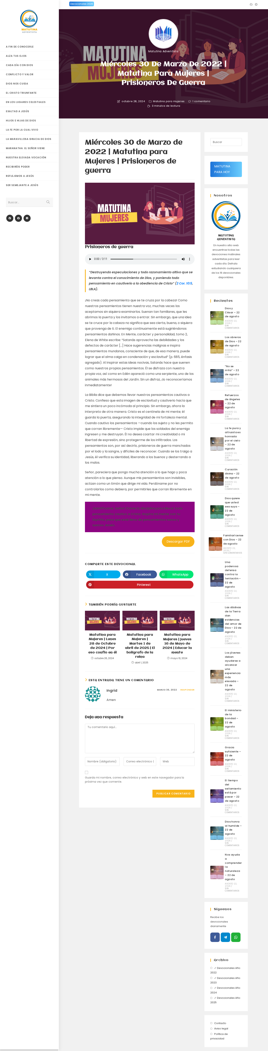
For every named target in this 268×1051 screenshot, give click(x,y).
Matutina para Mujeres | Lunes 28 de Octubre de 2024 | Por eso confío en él (102, 643)
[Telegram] (27, 218)
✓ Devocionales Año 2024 (225, 990)
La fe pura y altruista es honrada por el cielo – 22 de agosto (233, 438)
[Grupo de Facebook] (18, 218)
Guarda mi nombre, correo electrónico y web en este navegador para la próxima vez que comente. (134, 780)
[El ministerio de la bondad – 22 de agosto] (217, 724)
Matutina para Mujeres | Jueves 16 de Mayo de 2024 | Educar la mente (177, 643)
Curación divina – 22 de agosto (232, 474)
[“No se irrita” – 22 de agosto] (217, 375)
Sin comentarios (232, 326)
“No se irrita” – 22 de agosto (232, 370)
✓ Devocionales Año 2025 (225, 1000)
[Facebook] (9, 218)
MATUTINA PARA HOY (222, 169)
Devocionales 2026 (81, 4)
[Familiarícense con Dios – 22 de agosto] (215, 544)
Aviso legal (221, 1028)
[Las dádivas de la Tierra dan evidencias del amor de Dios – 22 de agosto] (217, 625)
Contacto (220, 1023)
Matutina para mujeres (169, 101)
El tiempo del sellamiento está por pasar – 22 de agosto (233, 791)
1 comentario (201, 101)
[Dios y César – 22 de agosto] (217, 318)
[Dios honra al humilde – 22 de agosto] (217, 833)
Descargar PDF (178, 541)
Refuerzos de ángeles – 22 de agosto (232, 401)
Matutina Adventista (163, 51)
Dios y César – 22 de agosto (232, 312)
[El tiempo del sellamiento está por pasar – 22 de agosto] (217, 796)
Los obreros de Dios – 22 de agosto (233, 341)
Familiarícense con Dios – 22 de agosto (233, 540)
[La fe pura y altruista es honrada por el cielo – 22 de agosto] (217, 444)
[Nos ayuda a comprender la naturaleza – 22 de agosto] (217, 872)
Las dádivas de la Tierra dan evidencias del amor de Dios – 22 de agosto (233, 619)
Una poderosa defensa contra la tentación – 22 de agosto (233, 574)
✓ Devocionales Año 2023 (225, 980)
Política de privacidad (219, 1036)
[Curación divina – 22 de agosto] (217, 479)
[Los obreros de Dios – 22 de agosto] (217, 346)
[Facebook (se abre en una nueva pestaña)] (251, 4)
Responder (187, 689)
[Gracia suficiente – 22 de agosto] (217, 759)
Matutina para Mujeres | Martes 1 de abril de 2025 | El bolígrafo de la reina (140, 645)
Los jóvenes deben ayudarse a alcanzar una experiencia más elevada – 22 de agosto (232, 671)
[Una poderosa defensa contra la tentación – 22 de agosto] (217, 580)
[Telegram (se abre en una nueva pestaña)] (256, 4)
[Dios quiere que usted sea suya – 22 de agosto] (217, 512)
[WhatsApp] (236, 937)
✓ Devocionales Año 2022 (225, 970)
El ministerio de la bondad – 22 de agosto (233, 718)
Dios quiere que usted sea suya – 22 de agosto (232, 506)
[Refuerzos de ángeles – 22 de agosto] (217, 407)
